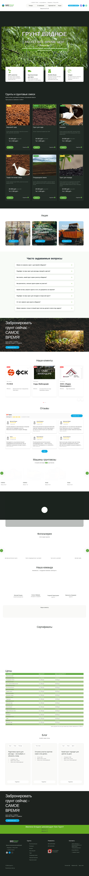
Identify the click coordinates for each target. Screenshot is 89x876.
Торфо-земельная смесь (11, 710)
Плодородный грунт (10, 716)
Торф (7, 718)
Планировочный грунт (10, 685)
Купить (10, 147)
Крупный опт (52, 5)
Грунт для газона (9, 704)
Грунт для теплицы (10, 693)
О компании (40, 5)
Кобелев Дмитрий (19, 762)
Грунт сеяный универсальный (12, 683)
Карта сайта (81, 865)
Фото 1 (44, 829)
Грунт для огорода (66, 177)
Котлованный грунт (10, 681)
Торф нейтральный (10, 701)
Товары (31, 5)
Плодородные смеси (10, 679)
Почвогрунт (8, 714)
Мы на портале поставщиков (55, 851)
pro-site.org (12, 868)
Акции (59, 5)
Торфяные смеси (9, 697)
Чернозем (8, 720)
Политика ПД (67, 865)
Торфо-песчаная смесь (14, 177)
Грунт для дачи (9, 706)
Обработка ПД (74, 865)
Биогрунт (63, 127)
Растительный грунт (10, 687)
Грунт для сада (38, 127)
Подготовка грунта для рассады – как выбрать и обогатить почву (16, 754)
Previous (1, 473)
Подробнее (25, 147)
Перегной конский (9, 675)
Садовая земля (9, 691)
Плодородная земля (40, 177)
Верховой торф (11, 127)
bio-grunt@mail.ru (42, 2)
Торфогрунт (8, 699)
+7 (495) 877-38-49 (34, 2)
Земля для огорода (10, 689)
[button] (78, 399)
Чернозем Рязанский (33, 857)
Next (87, 473)
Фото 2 (44, 831)
